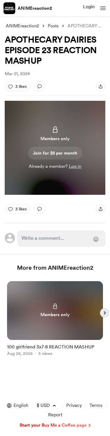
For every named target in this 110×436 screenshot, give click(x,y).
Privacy (74, 405)
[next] (104, 313)
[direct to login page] (61, 238)
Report (55, 414)
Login (89, 6)
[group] (55, 322)
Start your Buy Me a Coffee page (53, 425)
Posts (53, 25)
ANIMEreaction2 (35, 8)
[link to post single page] (55, 319)
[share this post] (100, 86)
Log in (75, 166)
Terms (95, 405)
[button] (102, 8)
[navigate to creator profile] (9, 8)
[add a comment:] (39, 86)
